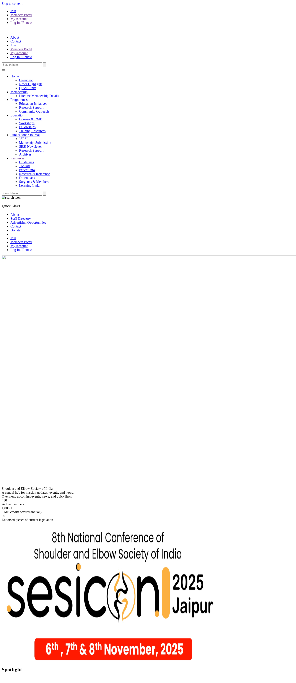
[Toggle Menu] (3, 70)
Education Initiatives (33, 103)
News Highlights (30, 84)
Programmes (19, 100)
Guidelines (26, 162)
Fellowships (27, 127)
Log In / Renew (21, 23)
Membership (19, 92)
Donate (15, 230)
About (14, 37)
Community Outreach (34, 111)
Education (17, 115)
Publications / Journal (25, 135)
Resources (17, 158)
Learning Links (29, 185)
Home (14, 76)
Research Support (31, 107)
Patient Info (27, 170)
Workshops (26, 123)
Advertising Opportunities (28, 222)
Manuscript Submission (35, 142)
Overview (26, 80)
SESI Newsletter (30, 146)
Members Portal (21, 15)
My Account (19, 19)
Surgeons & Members (34, 181)
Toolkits (24, 166)
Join (13, 11)
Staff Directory (20, 218)
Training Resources (32, 131)
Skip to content (12, 3)
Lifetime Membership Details (39, 96)
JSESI (23, 139)
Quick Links (27, 88)
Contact (15, 41)
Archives (25, 154)
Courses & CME (30, 119)
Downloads (27, 178)
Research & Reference (34, 174)
